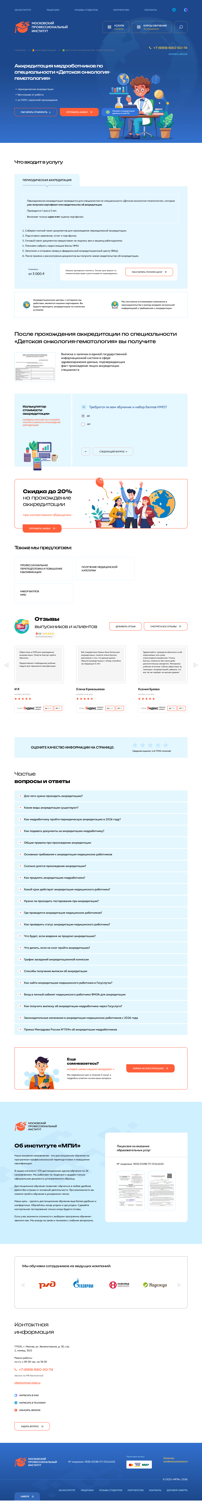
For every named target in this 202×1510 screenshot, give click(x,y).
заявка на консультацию (148, 1068)
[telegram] (174, 10)
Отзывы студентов (86, 10)
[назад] (85, 451)
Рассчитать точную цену (147, 272)
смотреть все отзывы (163, 626)
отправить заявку (40, 528)
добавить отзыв (126, 626)
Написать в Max (29, 1395)
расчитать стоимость (34, 112)
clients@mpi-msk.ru (27, 1382)
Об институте (22, 10)
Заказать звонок (30, 1410)
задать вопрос (30, 1426)
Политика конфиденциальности (175, 1460)
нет (58, 708)
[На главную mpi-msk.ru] (41, 22)
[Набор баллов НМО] (44, 593)
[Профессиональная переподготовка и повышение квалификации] (44, 568)
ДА (48, 708)
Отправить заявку (77, 112)
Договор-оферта (177, 1490)
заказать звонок (178, 53)
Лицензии (52, 10)
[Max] (186, 10)
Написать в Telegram (32, 1402)
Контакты (151, 10)
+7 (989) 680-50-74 (170, 48)
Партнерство (121, 10)
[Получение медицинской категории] (105, 568)
